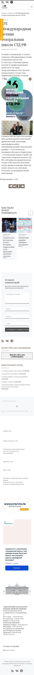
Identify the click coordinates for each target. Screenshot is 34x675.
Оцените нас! (7, 431)
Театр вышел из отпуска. (10, 374)
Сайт (8, 324)
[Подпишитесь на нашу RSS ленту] (2, 2)
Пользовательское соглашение (13, 482)
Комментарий (13, 294)
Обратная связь (8, 461)
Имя (8, 309)
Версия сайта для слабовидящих (17, 356)
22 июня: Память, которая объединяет (14, 377)
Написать (17, 568)
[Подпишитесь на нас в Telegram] (11, 2)
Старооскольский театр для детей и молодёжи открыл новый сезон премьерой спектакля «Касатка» (8, 247)
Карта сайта (7, 470)
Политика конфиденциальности (13, 484)
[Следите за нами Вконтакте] (7, 2)
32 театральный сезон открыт (11, 371)
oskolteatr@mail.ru (9, 634)
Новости (11, 13)
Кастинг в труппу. (7, 382)
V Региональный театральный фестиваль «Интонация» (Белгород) (15, 386)
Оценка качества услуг (10, 441)
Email (9, 316)
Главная (4, 13)
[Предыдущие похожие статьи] (26, 213)
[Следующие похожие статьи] (30, 213)
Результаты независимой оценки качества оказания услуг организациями (13, 451)
